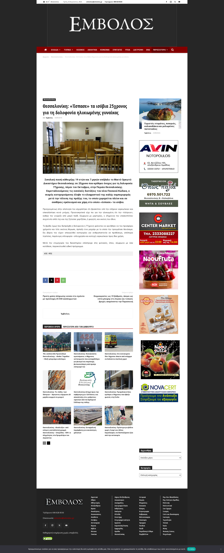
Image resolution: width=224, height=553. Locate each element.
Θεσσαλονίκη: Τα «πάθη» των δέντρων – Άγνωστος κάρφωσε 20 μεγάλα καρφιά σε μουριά (57, 394)
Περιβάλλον (143, 534)
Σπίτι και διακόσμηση (171, 514)
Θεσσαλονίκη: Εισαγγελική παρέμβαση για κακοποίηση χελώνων (85, 430)
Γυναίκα (94, 534)
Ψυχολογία (167, 534)
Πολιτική (166, 503)
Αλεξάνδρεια (95, 505)
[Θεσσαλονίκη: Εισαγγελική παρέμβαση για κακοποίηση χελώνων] (88, 415)
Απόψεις (94, 520)
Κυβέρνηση (143, 514)
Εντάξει (191, 549)
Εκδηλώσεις (119, 508)
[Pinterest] (57, 280)
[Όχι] (220, 549)
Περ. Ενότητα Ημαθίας (171, 500)
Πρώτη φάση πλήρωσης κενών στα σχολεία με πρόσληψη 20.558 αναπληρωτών (63, 297)
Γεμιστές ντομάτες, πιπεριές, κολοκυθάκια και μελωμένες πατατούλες (160, 126)
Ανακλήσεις (95, 511)
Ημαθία (117, 531)
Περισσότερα (159, 50)
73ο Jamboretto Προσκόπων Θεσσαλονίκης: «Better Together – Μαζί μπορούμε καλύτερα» (56, 356)
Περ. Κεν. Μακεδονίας (170, 497)
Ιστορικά (142, 497)
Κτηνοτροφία (144, 511)
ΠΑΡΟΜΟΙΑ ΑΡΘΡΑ (52, 326)
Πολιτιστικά (167, 505)
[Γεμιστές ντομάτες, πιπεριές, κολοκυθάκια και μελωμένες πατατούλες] (160, 113)
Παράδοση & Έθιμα (146, 531)
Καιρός (141, 500)
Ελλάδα (54, 50)
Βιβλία (93, 528)
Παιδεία (142, 525)
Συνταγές (117, 50)
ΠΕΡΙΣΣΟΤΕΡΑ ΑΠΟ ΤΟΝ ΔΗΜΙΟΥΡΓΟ (78, 326)
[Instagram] (171, 2)
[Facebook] (166, 2)
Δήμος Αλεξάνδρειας (122, 497)
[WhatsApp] (63, 280)
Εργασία (118, 523)
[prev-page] (44, 443)
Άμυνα (93, 508)
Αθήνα (93, 500)
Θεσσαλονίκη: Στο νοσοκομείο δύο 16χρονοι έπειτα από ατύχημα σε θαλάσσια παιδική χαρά (118, 356)
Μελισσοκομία (144, 517)
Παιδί (141, 528)
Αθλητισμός (95, 503)
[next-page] (48, 443)
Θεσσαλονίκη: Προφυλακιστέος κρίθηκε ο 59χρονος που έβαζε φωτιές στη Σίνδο (118, 394)
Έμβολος (49, 118)
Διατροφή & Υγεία (121, 505)
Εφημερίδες (119, 528)
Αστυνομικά (95, 523)
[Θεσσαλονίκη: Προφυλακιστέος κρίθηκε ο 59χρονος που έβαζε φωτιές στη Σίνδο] (119, 380)
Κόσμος (80, 50)
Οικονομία (143, 520)
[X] (175, 2)
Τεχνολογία (167, 520)
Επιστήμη (118, 517)
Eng (148, 50)
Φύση (165, 528)
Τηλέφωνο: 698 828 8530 (113, 2)
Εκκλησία (118, 511)
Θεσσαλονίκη (56, 57)
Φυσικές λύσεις (168, 531)
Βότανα (94, 531)
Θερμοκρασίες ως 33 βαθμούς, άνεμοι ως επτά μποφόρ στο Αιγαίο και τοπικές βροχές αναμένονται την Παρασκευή (113, 299)
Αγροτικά (94, 497)
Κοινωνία (105, 50)
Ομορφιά (142, 523)
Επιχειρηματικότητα (122, 520)
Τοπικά (67, 50)
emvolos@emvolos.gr (94, 2)
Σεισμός (166, 511)
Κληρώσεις (143, 503)
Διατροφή (138, 50)
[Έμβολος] (112, 25)
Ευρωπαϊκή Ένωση (121, 525)
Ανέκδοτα (94, 517)
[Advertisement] (112, 77)
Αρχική (46, 57)
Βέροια (93, 525)
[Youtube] (179, 2)
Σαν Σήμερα (167, 508)
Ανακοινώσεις (96, 514)
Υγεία (127, 50)
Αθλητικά (92, 50)
